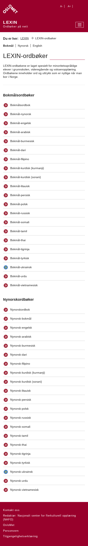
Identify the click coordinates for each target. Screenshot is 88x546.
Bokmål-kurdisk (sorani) (25, 177)
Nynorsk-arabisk (20, 336)
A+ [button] (69, 6)
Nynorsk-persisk (20, 399)
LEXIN (24, 38)
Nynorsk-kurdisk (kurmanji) (27, 372)
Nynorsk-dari (18, 354)
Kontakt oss (11, 510)
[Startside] (15, 8)
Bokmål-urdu (18, 276)
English (37, 45)
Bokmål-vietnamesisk (23, 285)
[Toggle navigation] (80, 25)
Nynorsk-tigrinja (19, 453)
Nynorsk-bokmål (20, 318)
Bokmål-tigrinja (19, 249)
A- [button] (61, 6)
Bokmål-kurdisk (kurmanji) (26, 168)
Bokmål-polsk (18, 204)
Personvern (11, 530)
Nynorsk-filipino (19, 363)
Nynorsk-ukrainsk (21, 471)
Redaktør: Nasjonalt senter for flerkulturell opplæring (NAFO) (39, 517)
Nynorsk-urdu (18, 480)
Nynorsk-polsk (19, 408)
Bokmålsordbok (19, 105)
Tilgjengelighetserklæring (20, 536)
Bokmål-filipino (19, 159)
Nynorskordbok (19, 309)
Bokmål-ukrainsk (20, 267)
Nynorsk (23, 45)
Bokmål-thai (17, 240)
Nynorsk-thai (18, 444)
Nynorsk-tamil (18, 435)
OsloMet (9, 525)
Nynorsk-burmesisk (22, 345)
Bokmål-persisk (19, 195)
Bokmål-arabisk (19, 132)
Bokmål (8, 45)
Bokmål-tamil (18, 231)
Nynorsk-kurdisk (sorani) (25, 381)
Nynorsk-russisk (20, 417)
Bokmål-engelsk (20, 123)
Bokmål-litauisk (19, 186)
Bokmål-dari (17, 150)
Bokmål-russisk (19, 213)
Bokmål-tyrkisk (19, 258)
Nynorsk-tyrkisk (19, 462)
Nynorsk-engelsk (20, 327)
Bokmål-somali (19, 222)
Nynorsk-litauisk (20, 390)
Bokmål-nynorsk (20, 114)
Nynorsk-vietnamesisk (24, 489)
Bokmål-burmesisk (21, 141)
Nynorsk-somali (19, 426)
